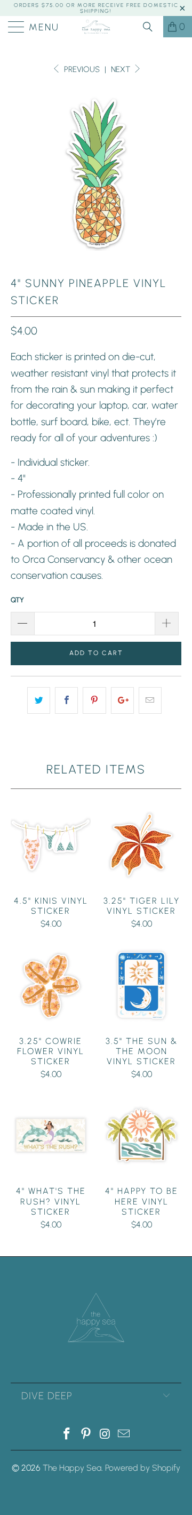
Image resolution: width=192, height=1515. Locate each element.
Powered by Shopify (142, 1468)
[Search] (151, 26)
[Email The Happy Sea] (124, 1435)
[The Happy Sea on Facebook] (67, 1435)
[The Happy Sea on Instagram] (105, 1435)
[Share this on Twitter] (38, 700)
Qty (17, 600)
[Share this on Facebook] (66, 700)
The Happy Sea (72, 1468)
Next (121, 69)
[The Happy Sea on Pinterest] (86, 1435)
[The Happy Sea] (96, 26)
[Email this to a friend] (150, 700)
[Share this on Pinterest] (94, 700)
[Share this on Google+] (122, 700)
